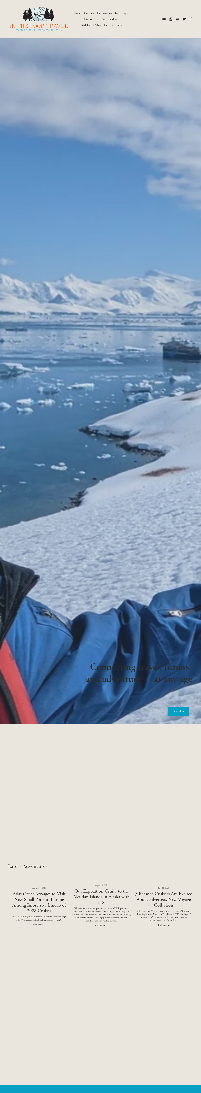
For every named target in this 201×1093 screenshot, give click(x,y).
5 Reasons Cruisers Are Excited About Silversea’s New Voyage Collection (163, 899)
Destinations (104, 13)
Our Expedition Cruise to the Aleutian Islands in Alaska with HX (101, 897)
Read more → (39, 924)
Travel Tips (121, 13)
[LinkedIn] (177, 19)
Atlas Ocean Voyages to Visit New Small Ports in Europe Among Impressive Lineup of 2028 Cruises (39, 902)
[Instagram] (171, 19)
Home (77, 13)
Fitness (88, 19)
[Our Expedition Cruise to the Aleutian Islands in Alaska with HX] (101, 880)
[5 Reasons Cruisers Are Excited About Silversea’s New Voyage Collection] (163, 881)
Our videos (178, 711)
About (120, 25)
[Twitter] (184, 19)
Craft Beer (100, 19)
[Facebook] (191, 19)
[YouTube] (164, 19)
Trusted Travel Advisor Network (95, 25)
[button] (187, 875)
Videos (113, 19)
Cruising (89, 13)
